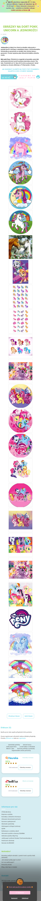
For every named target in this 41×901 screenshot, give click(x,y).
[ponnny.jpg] (20, 368)
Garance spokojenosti (9, 821)
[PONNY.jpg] (20, 594)
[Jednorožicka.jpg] (20, 197)
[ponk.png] (20, 321)
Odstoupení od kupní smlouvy (11, 826)
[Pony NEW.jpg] (20, 644)
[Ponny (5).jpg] (20, 495)
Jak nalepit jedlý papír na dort (11, 860)
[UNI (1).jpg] (20, 666)
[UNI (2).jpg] (20, 693)
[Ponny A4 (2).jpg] (20, 566)
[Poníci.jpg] (20, 296)
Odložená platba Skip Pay (10, 836)
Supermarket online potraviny (21, 750)
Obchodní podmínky (8, 824)
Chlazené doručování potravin (11, 819)
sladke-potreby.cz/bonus (19, 10)
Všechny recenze (25, 767)
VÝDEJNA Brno (6, 812)
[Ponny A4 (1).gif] (20, 517)
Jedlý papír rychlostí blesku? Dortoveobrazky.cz (17, 838)
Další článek (29, 716)
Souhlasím (21, 892)
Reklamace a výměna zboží (10, 831)
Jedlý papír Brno (11, 746)
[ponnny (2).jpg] (20, 343)
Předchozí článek (14, 716)
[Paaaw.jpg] (20, 272)
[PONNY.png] (20, 619)
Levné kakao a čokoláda (27, 746)
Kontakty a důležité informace (11, 816)
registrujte (22, 738)
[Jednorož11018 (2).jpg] (20, 123)
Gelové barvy (27, 745)
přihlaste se (9, 738)
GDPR (3, 828)
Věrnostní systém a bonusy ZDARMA (13, 833)
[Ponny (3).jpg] (20, 445)
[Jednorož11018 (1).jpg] (20, 98)
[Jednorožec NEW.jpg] (20, 147)
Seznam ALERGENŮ (8, 843)
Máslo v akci (10, 748)
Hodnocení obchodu (8, 840)
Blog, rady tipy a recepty (9, 867)
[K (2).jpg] (20, 247)
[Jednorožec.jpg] (20, 172)
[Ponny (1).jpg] (20, 396)
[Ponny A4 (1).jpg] (20, 542)
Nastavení (14, 898)
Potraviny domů (7, 864)
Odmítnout (25, 898)
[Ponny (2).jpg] (20, 420)
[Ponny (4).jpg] (20, 470)
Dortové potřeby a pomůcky (26, 748)
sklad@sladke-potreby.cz (10, 881)
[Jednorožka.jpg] (20, 222)
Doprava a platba (7, 814)
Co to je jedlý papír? (8, 862)
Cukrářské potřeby (14, 745)
